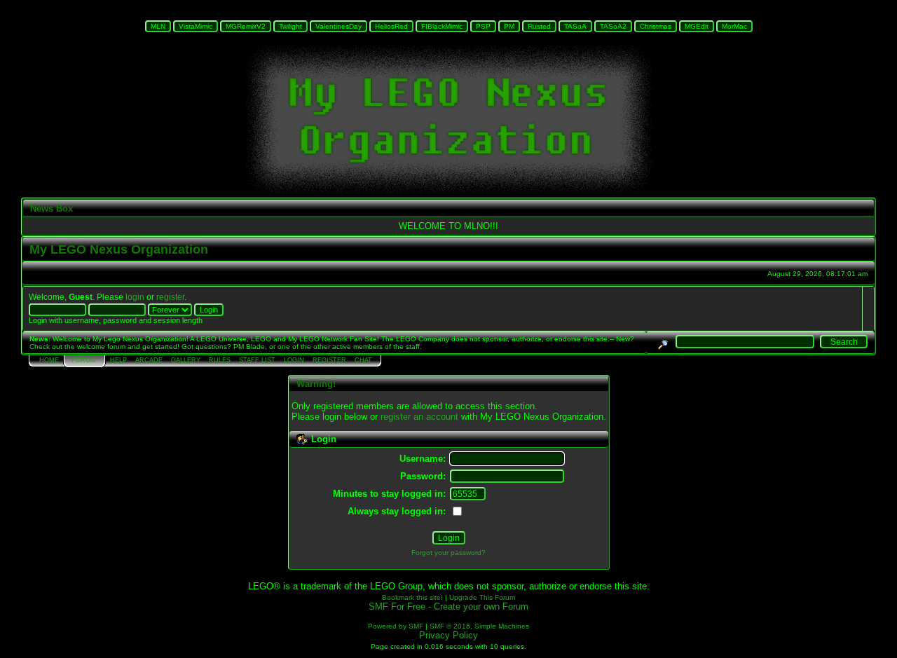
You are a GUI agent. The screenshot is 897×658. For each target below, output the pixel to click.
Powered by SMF (395, 626)
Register (329, 360)
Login (294, 360)
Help (118, 360)
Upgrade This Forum (482, 597)
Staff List (257, 360)
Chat (363, 360)
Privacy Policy (448, 635)
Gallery (185, 360)
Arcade (149, 360)
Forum (83, 360)
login (134, 296)
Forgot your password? (448, 552)
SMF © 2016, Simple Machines (479, 626)
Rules (220, 360)
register (170, 296)
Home (49, 360)
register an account (419, 416)
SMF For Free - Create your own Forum (448, 606)
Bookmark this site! (412, 597)
